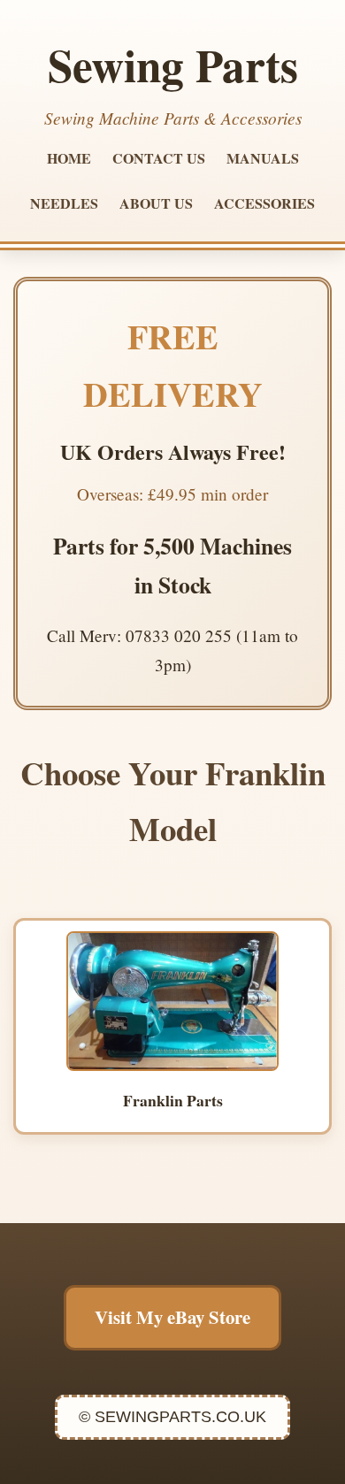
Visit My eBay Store (172, 1317)
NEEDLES (64, 203)
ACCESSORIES (264, 203)
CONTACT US (158, 158)
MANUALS (262, 158)
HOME (69, 158)
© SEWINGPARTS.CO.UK (172, 1417)
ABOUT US (156, 203)
